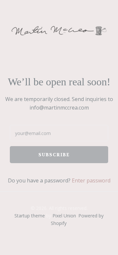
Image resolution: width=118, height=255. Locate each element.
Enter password (91, 180)
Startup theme (29, 215)
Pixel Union (64, 215)
